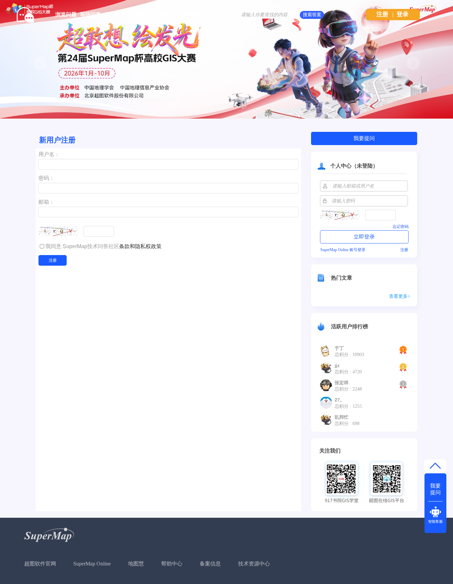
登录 (403, 14)
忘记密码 (401, 226)
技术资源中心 (254, 563)
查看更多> (399, 296)
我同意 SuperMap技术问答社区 (103, 246)
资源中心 (164, 14)
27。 (340, 399)
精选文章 (115, 14)
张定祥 (342, 382)
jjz (337, 365)
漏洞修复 (188, 14)
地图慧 (136, 563)
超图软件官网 (40, 563)
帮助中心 (171, 563)
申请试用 (139, 14)
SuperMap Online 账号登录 (342, 249)
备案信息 (210, 563)
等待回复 (90, 14)
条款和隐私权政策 (140, 246)
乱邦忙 (342, 417)
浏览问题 (66, 14)
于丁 (339, 348)
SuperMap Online (92, 563)
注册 (382, 14)
